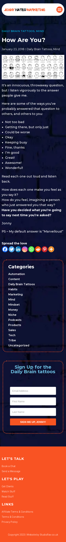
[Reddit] (38, 249)
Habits (12, 289)
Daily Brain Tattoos (18, 31)
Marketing (15, 294)
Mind (40, 31)
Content (14, 279)
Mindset (14, 304)
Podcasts (14, 320)
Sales (12, 330)
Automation (16, 274)
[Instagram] (25, 249)
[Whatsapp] (31, 249)
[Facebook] (5, 249)
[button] (59, 9)
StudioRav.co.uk (49, 534)
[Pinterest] (45, 249)
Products (14, 325)
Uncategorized (18, 345)
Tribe (12, 340)
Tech (11, 335)
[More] (51, 249)
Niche (12, 314)
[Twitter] (12, 249)
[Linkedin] (18, 249)
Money (13, 309)
